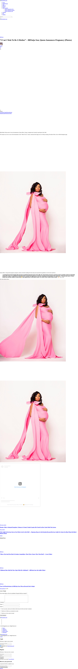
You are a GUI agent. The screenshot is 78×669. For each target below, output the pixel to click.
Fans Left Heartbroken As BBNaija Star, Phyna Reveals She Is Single (17, 586)
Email (1, 606)
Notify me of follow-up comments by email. (9, 611)
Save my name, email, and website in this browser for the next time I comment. (16, 608)
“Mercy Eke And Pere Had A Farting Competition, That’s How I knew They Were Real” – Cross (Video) (26, 554)
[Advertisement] (39, 28)
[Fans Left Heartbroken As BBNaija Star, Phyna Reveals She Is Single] (39, 577)
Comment (2, 602)
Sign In (1, 668)
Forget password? (10, 646)
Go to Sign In (11, 659)
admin (1, 45)
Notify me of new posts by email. (7, 613)
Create (1, 636)
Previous (1, 588)
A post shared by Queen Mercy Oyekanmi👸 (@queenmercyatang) (20, 504)
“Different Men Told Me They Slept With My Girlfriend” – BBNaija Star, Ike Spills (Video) (22, 570)
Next (4, 588)
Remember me (4, 646)
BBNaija (1, 37)
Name (1, 604)
